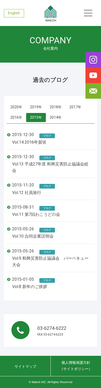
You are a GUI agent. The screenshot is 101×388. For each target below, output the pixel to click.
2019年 (36, 107)
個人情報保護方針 (76, 365)
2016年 (16, 117)
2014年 (56, 117)
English (14, 13)
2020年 (16, 107)
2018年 (56, 107)
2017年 (75, 107)
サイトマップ (25, 366)
